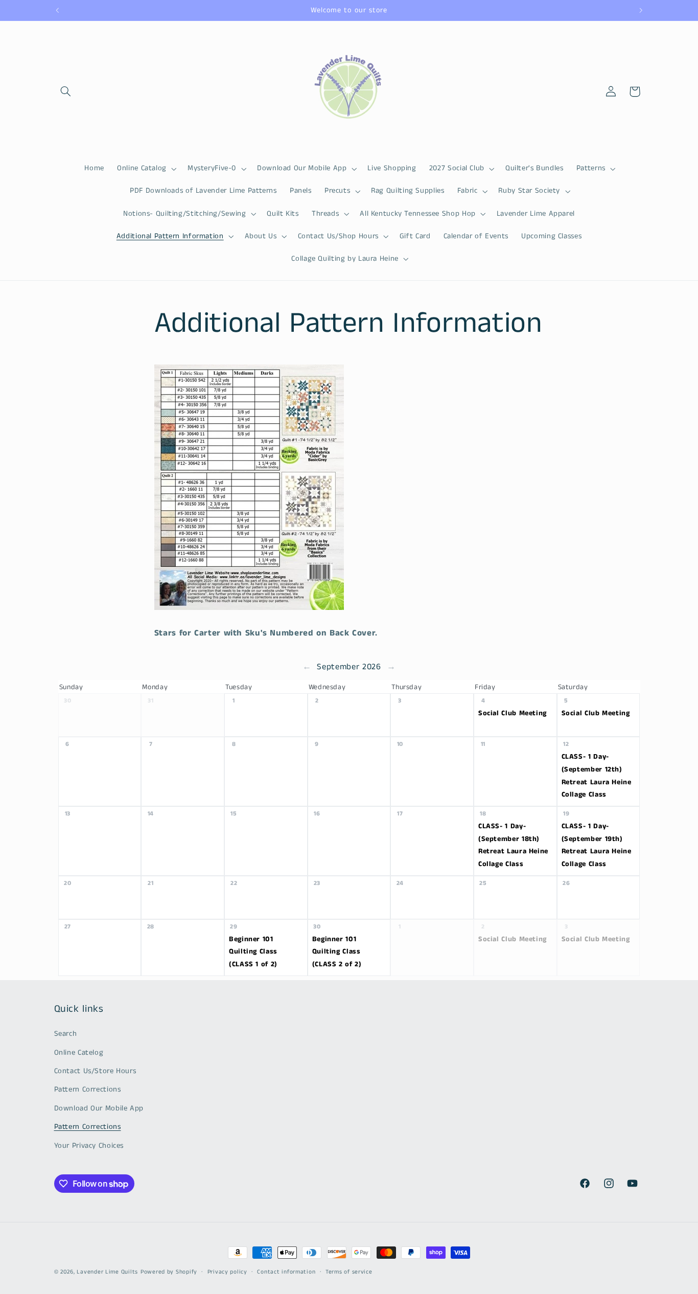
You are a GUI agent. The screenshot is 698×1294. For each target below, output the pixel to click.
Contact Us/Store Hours (95, 1071)
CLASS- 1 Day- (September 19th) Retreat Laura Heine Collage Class (597, 845)
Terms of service (349, 1272)
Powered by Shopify (169, 1272)
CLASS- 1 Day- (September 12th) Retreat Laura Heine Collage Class (597, 776)
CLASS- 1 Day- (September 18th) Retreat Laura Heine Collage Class (513, 845)
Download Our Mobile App (99, 1108)
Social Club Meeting (512, 714)
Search (65, 1034)
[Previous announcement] (57, 10)
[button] (66, 91)
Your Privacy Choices (89, 1146)
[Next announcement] (641, 10)
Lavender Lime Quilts (107, 1272)
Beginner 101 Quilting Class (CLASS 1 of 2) (253, 951)
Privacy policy (227, 1272)
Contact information (286, 1272)
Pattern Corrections (87, 1090)
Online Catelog (79, 1053)
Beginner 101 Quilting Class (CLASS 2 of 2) (337, 951)
